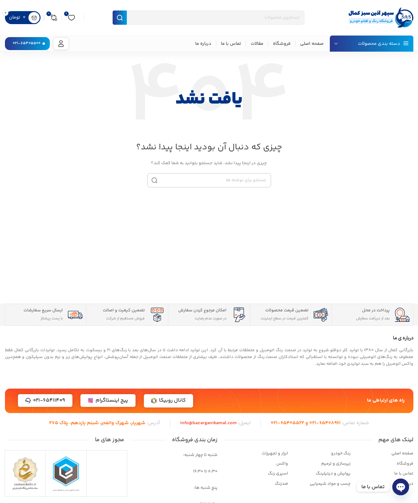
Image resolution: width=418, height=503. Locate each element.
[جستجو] (154, 180)
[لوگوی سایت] (379, 18)
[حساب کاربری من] (61, 43)
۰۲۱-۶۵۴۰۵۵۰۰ (27, 43)
